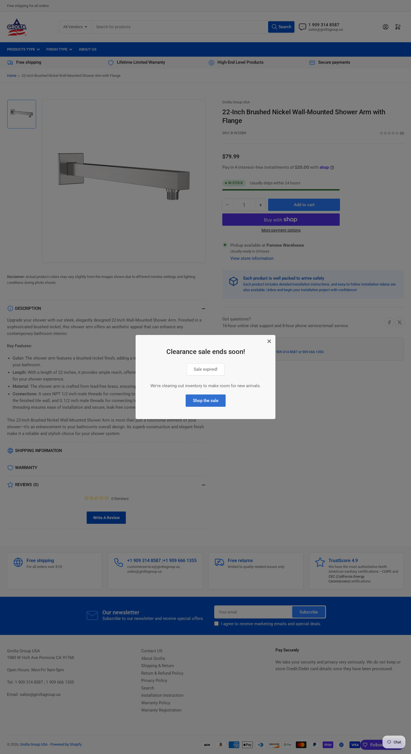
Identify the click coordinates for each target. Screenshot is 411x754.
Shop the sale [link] (205, 400)
